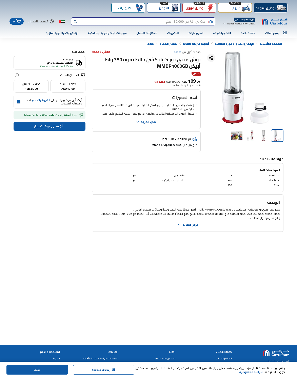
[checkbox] (18, 101)
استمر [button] (37, 369)
